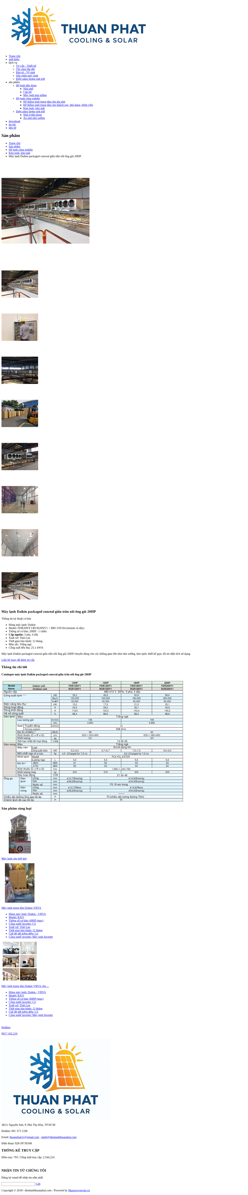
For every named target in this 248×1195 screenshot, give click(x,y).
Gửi (38, 1183)
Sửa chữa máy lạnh (27, 75)
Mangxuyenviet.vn (79, 1190)
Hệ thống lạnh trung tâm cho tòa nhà (44, 101)
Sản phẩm (14, 146)
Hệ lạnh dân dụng (26, 85)
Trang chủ (14, 56)
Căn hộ (27, 91)
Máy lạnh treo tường (35, 95)
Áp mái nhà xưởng (34, 118)
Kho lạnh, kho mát (34, 108)
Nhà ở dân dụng (32, 114)
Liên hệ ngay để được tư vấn (17, 659)
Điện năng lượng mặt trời (30, 78)
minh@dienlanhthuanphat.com (58, 1137)
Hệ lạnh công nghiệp (28, 98)
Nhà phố (28, 88)
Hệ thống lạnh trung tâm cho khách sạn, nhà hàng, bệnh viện (58, 104)
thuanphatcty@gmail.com (24, 1137)
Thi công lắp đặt (25, 69)
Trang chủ (14, 143)
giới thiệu (14, 59)
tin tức (12, 124)
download (14, 121)
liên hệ (12, 127)
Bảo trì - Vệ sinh (25, 72)
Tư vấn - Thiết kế (26, 65)
